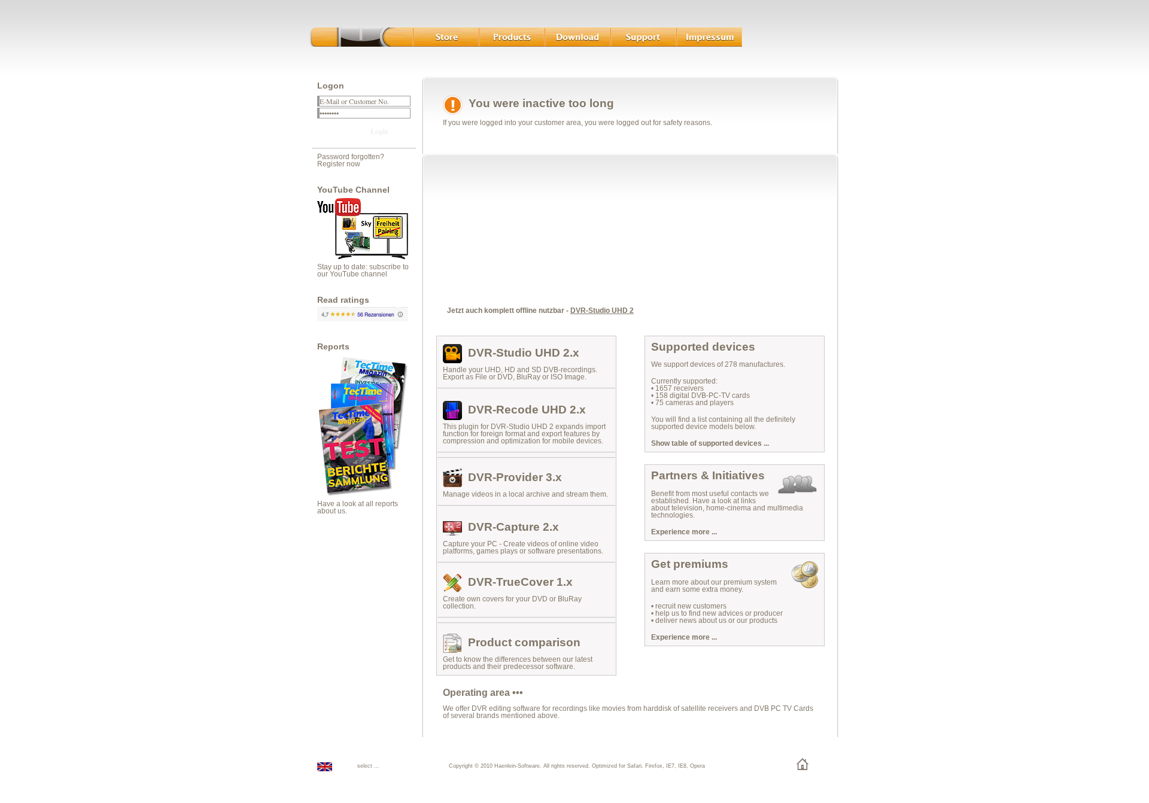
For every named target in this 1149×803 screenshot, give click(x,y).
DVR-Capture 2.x (513, 527)
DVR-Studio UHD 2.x (523, 352)
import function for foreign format (524, 430)
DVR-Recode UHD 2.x (527, 409)
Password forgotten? (350, 157)
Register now (338, 164)
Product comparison (524, 642)
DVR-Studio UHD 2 (602, 310)
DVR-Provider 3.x (515, 477)
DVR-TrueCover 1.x (520, 582)
